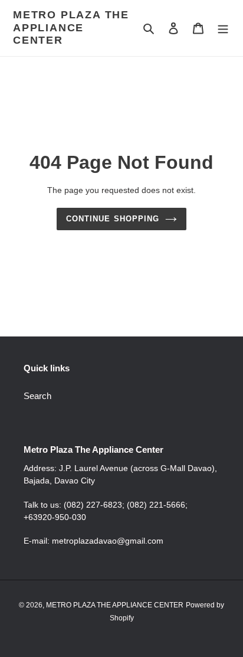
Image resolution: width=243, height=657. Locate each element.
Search (37, 396)
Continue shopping (112, 218)
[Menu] (223, 28)
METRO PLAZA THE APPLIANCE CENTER (71, 27)
